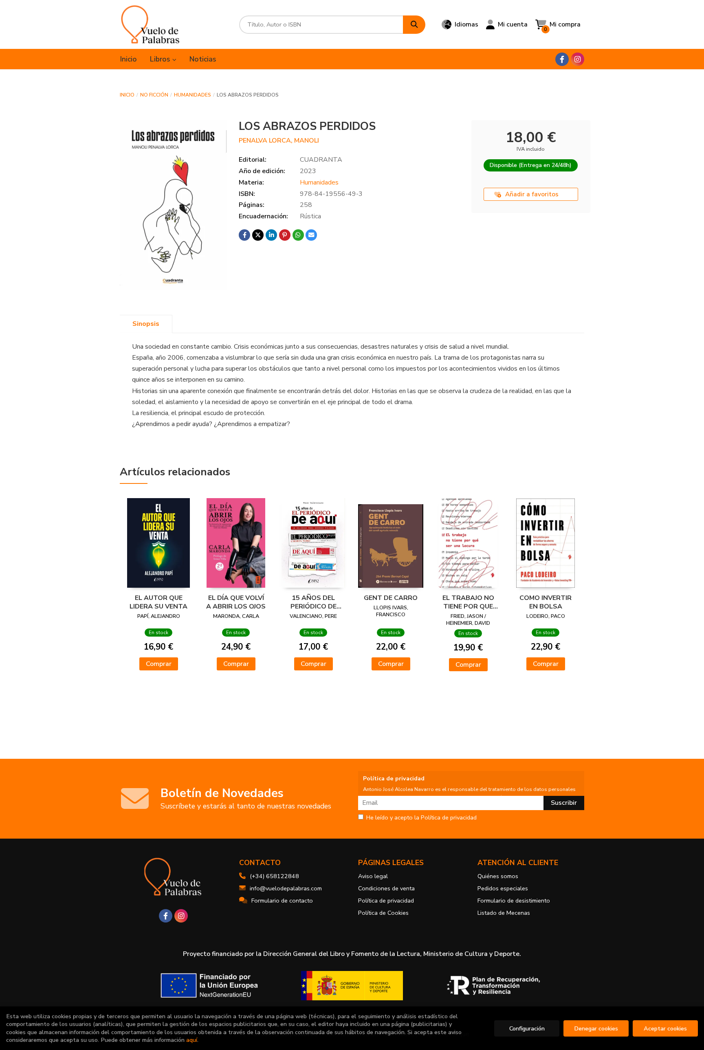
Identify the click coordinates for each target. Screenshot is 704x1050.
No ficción (154, 95)
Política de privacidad (386, 900)
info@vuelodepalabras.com (286, 888)
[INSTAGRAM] (577, 59)
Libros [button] (161, 59)
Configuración (527, 1028)
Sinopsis (145, 323)
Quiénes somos (497, 876)
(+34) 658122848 (274, 876)
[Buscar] (414, 24)
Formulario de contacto (282, 900)
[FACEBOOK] (562, 59)
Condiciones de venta (386, 888)
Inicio (127, 95)
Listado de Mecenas (503, 913)
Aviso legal (373, 876)
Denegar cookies (596, 1028)
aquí (191, 1040)
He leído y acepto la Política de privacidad (421, 818)
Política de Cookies (383, 913)
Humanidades (192, 95)
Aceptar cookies (665, 1028)
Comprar (159, 663)
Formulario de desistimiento (513, 900)
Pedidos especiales (502, 888)
